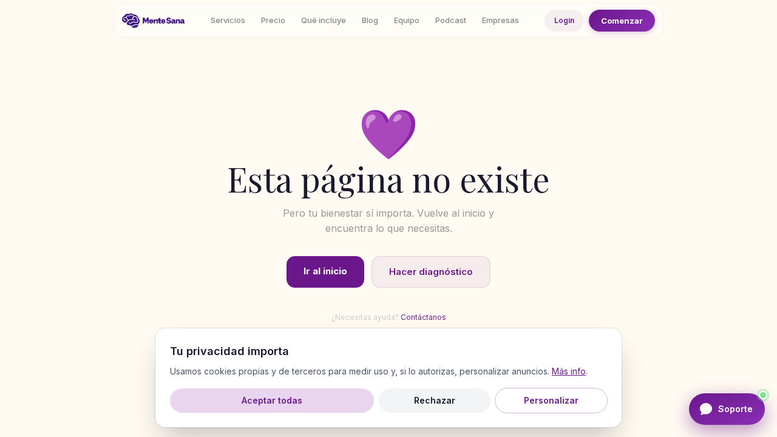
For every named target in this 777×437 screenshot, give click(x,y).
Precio (273, 20)
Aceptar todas (272, 400)
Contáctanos (423, 317)
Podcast (450, 20)
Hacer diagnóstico (431, 271)
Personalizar (551, 400)
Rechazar (434, 400)
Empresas (500, 20)
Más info (569, 371)
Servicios (228, 20)
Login (564, 20)
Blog (370, 20)
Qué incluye (323, 20)
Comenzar (622, 20)
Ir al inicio (325, 271)
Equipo (406, 20)
